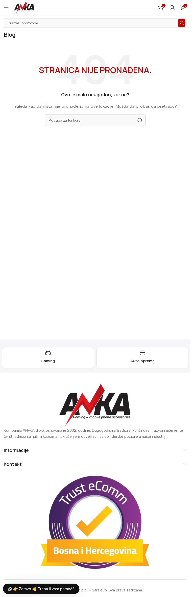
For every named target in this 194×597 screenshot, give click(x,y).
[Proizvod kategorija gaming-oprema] (48, 358)
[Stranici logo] (24, 7)
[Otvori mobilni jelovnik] (6, 8)
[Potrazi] (181, 23)
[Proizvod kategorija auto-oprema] (142, 358)
